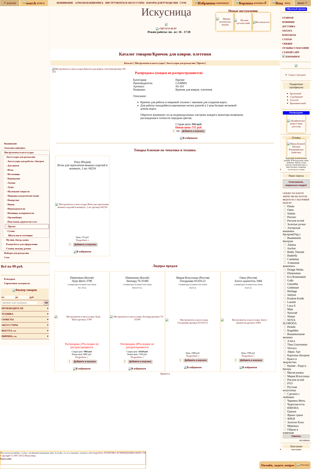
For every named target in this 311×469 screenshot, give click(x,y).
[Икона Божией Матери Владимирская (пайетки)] (296, 148)
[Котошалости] (261, 21)
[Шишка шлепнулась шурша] (225, 21)
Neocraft (292, 312)
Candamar (293, 259)
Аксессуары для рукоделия (20, 157)
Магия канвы (295, 372)
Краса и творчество (290, 360)
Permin (291, 326)
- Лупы (10, 187)
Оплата (287, 30)
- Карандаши (13, 178)
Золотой (294, 100)
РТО (290, 383)
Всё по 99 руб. (12, 266)
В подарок (9, 279)
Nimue (291, 316)
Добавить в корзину (193, 131)
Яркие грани (295, 415)
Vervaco (292, 348)
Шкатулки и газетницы (20, 235)
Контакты (289, 35)
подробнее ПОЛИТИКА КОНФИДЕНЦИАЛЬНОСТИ (119, 452)
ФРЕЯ (291, 418)
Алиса (291, 340)
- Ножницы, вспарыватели (20, 213)
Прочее (201, 63)
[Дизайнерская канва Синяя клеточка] (296, 123)
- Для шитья (12, 165)
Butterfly (292, 255)
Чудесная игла (296, 404)
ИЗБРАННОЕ (293, 56)
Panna (290, 206)
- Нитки (10, 204)
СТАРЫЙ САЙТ (290, 52)
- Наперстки (12, 200)
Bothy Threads (295, 251)
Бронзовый (295, 93)
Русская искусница (290, 388)
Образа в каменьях (290, 431)
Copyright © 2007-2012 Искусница (18, 455)
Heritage (292, 291)
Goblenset (293, 287)
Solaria (291, 213)
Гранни (291, 411)
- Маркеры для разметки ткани (22, 195)
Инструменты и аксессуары (124, 2)
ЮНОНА (293, 407)
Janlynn (291, 294)
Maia (290, 309)
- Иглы (9, 170)
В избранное (190, 138)
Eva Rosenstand (296, 276)
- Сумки (10, 231)
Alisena (291, 244)
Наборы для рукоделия (162, 2)
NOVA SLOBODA (290, 321)
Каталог (129, 63)
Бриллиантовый (298, 103)
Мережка (292, 425)
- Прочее (11, 226)
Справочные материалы (17, 283)
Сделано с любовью (291, 395)
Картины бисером (298, 355)
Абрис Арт (294, 351)
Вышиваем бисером (292, 239)
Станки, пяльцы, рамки (18, 248)
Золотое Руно (295, 422)
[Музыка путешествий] (243, 21)
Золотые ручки (296, 224)
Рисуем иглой (295, 220)
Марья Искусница (298, 376)
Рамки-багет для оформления (21, 244)
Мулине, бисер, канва (17, 240)
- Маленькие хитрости (18, 191)
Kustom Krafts (295, 298)
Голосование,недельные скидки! (296, 184)
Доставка (288, 26)
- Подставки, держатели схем (21, 221)
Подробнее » (82, 240)
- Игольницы (13, 174)
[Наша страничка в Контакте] (296, 65)
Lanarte (291, 302)
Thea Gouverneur (297, 344)
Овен (290, 209)
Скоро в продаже (297, 74)
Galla (290, 280)
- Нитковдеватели (15, 208)
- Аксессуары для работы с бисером (25, 161)
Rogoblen (292, 330)
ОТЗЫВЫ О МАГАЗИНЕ (295, 48)
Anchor (291, 248)
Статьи (287, 39)
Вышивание (65, 2)
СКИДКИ (287, 43)
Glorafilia (292, 284)
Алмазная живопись (89, 2)
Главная (287, 17)
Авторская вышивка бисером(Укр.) (291, 231)
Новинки (288, 22)
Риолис (291, 217)
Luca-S (291, 305)
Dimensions (294, 273)
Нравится (165, 373)
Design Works (295, 269)
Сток (183, 2)
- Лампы (10, 182)
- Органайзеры (14, 217)
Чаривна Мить (296, 400)
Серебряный (296, 96)
